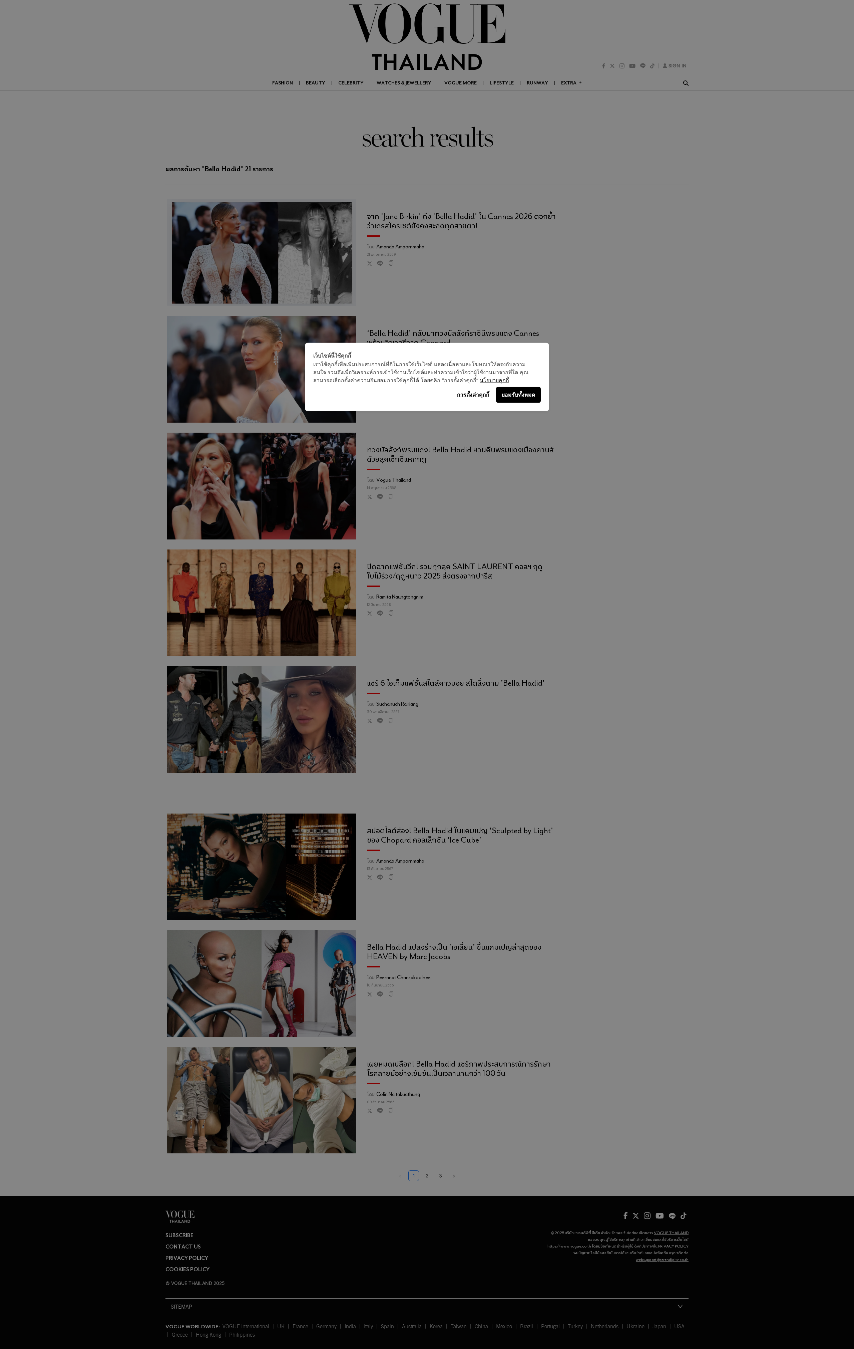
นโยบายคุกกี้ (494, 380)
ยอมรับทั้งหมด (518, 394)
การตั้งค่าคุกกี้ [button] (473, 394)
